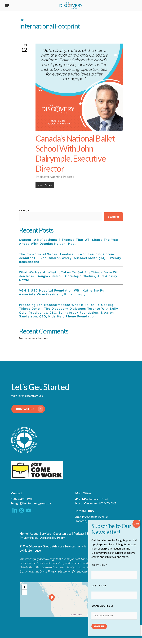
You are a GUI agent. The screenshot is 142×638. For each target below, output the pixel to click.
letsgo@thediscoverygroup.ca (31, 503)
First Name (99, 565)
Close (136, 523)
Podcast (68, 177)
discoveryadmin (49, 177)
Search (24, 210)
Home (24, 533)
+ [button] (24, 587)
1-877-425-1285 (22, 499)
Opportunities (62, 533)
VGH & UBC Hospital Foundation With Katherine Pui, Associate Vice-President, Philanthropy (62, 292)
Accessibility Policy (52, 538)
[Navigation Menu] (7, 5)
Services (45, 533)
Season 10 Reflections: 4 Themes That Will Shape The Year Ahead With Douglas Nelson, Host (69, 241)
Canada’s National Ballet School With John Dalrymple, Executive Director (75, 153)
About (34, 533)
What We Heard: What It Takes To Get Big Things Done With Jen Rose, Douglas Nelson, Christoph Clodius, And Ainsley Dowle (70, 276)
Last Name (98, 585)
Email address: (102, 605)
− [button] (24, 592)
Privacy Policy (29, 538)
